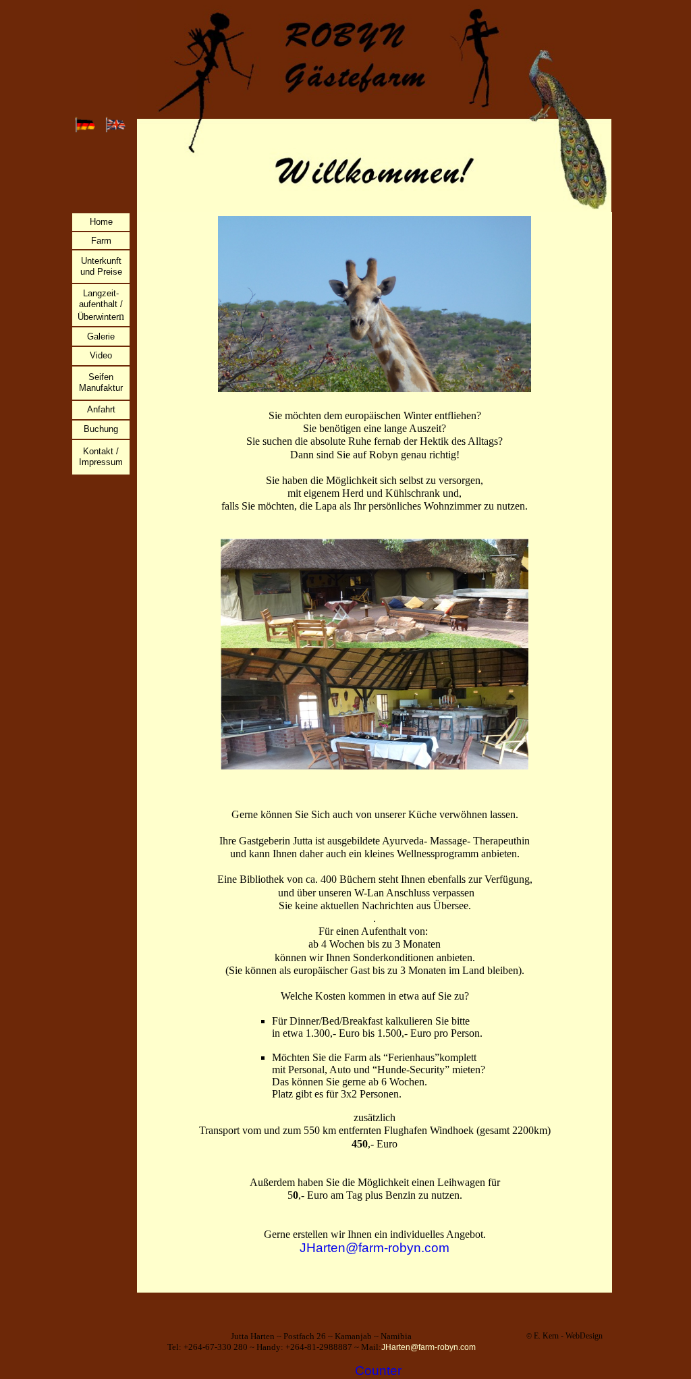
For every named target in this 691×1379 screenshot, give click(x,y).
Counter (378, 1370)
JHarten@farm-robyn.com (374, 1248)
